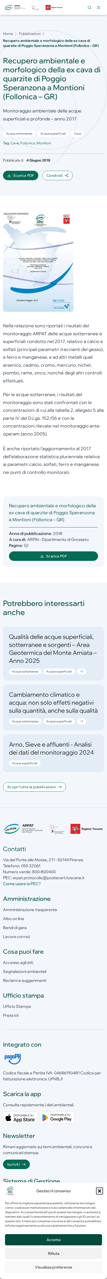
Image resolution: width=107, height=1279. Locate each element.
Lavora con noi (16, 936)
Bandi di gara (15, 927)
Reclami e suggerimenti (24, 980)
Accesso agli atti (18, 962)
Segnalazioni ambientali (24, 971)
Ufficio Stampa (17, 1006)
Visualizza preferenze (53, 1267)
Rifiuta (53, 1253)
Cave (77, 133)
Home (8, 33)
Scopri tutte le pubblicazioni (31, 787)
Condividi (55, 175)
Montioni (44, 143)
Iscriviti (13, 1164)
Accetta (53, 1239)
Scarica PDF (25, 176)
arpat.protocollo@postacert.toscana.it (48, 877)
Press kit (11, 1015)
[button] (99, 1191)
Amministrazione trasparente (30, 909)
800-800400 (44, 871)
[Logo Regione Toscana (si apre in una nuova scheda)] (54, 7)
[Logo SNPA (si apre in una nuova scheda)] (35, 7)
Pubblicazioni (30, 33)
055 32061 (30, 865)
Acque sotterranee (19, 133)
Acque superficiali (53, 133)
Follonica (27, 143)
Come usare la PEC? (22, 883)
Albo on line (13, 918)
